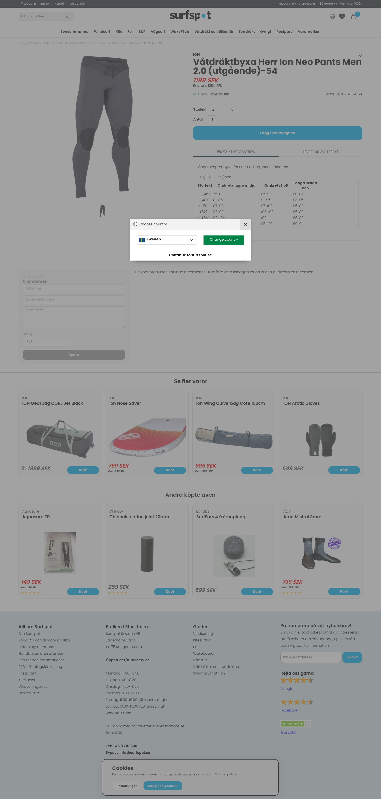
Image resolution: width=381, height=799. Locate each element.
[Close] (245, 224)
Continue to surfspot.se (190, 255)
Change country (224, 239)
